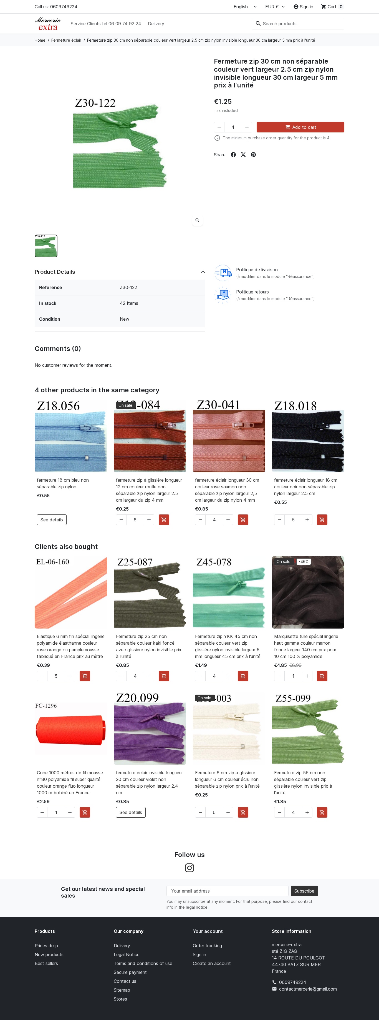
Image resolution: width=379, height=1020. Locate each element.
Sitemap (122, 990)
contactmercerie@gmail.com (308, 989)
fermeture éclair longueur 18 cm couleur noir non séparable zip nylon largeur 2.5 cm (305, 486)
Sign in (199, 954)
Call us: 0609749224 (56, 6)
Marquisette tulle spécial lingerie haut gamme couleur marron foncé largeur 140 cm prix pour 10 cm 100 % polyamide (306, 646)
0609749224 (292, 982)
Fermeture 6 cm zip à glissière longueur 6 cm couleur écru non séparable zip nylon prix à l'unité (227, 779)
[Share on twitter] (243, 154)
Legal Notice (127, 954)
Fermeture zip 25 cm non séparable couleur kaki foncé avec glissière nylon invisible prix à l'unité (148, 646)
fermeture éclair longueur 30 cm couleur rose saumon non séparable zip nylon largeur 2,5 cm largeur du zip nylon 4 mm (227, 490)
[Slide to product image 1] (46, 246)
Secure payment (130, 972)
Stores (120, 999)
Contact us (125, 981)
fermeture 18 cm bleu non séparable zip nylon (63, 483)
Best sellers (46, 963)
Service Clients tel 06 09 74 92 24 (106, 23)
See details (52, 519)
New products (49, 954)
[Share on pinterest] (253, 154)
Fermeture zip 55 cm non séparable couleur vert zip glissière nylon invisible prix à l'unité (303, 782)
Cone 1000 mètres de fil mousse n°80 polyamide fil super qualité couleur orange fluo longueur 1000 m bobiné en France (70, 782)
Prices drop (46, 945)
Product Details (55, 271)
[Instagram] (189, 868)
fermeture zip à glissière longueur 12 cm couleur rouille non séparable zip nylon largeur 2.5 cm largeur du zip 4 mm (149, 490)
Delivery (156, 23)
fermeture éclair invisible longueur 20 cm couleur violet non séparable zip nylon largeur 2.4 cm (149, 782)
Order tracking (207, 945)
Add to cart (300, 127)
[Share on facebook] (233, 154)
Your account (208, 931)
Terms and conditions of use (143, 963)
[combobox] (298, 23)
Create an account (212, 963)
